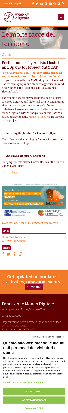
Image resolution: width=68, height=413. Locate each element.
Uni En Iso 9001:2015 (14, 325)
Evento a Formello (15, 237)
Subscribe (34, 287)
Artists (8, 222)
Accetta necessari (34, 400)
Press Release (10, 172)
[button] (61, 17)
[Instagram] (54, 4)
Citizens (21, 222)
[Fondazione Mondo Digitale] (17, 17)
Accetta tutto (34, 391)
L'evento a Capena (15, 240)
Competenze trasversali (44, 222)
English (18, 3)
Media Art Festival (39, 116)
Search (63, 3)
